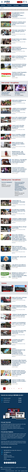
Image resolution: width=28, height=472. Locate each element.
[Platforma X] (9, 463)
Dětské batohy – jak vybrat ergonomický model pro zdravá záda (18, 153)
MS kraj (3, 5)
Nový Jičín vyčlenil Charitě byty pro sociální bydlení (19, 118)
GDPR (16, 470)
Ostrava (9, 5)
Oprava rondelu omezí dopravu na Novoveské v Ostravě (19, 381)
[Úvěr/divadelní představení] (7, 88)
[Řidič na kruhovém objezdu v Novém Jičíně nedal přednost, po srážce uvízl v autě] (6, 249)
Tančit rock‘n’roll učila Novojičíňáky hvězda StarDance (18, 127)
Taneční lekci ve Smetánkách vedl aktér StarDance (18, 202)
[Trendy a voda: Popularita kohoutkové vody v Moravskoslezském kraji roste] (6, 75)
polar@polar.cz (7, 452)
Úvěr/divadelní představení (6, 93)
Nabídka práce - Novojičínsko (11, 180)
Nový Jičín (18, 18)
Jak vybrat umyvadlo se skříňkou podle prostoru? (19, 265)
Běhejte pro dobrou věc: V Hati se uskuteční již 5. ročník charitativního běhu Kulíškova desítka (19, 275)
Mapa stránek (24, 470)
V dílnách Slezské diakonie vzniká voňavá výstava (19, 315)
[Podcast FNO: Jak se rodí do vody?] (6, 259)
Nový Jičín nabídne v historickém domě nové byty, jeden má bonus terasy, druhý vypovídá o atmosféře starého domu (19, 237)
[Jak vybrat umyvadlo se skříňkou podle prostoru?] (6, 267)
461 (19, 388)
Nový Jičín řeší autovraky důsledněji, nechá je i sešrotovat (19, 332)
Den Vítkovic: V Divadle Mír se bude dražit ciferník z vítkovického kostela (19, 161)
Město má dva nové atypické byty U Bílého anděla (18, 144)
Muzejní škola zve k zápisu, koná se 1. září (19, 39)
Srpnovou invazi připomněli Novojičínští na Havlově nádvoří (19, 48)
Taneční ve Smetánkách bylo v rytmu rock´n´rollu (19, 323)
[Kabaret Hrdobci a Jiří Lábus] (20, 88)
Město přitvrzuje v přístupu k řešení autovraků (19, 298)
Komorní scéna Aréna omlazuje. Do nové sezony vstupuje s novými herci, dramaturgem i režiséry (19, 169)
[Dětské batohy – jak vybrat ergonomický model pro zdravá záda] (6, 154)
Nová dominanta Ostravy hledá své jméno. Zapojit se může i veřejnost (19, 65)
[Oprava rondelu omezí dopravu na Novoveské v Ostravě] (6, 382)
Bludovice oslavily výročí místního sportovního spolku (19, 23)
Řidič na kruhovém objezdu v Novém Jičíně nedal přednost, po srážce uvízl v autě (19, 248)
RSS (19, 470)
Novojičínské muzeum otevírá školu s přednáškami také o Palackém (18, 15)
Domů (2, 8)
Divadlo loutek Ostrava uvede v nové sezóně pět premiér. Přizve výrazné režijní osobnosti (19, 372)
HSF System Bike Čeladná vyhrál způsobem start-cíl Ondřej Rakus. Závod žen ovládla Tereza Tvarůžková (19, 362)
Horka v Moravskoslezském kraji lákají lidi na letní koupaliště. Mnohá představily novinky (18, 351)
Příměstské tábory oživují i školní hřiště (19, 227)
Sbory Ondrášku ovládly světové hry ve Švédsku (18, 135)
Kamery (4, 283)
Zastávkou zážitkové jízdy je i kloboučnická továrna (19, 219)
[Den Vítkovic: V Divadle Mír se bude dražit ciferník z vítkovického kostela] (6, 162)
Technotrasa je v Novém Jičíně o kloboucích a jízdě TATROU (19, 307)
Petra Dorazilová (23, 18)
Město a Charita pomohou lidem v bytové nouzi (19, 56)
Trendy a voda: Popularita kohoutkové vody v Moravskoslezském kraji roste (19, 74)
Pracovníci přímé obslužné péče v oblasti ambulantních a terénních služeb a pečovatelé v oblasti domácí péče (20, 186)
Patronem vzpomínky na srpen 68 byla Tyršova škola (19, 31)
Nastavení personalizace (10, 470)
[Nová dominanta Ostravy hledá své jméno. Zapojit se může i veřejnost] (6, 66)
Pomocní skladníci (7, 182)
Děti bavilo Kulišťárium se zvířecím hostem (19, 101)
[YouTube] (15, 463)
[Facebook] (5, 463)
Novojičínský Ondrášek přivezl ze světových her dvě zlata (18, 211)
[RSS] (13, 463)
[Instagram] (7, 463)
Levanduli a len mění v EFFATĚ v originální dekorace (18, 341)
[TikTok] (11, 463)
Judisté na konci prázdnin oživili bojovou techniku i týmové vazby (19, 110)
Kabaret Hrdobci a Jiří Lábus (20, 93)
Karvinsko (16, 5)
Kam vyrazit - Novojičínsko (10, 83)
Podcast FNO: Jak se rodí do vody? (19, 257)
